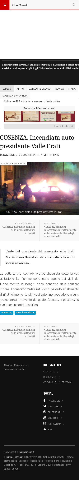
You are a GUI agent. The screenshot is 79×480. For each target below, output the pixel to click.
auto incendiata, (25, 312)
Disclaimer (49, 377)
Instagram (54, 423)
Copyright (49, 382)
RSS (50, 429)
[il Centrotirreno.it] (19, 5)
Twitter (53, 406)
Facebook (54, 401)
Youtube (53, 418)
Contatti (49, 371)
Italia (72, 89)
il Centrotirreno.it (25, 452)
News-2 (59, 89)
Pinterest (54, 412)
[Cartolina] (39, 116)
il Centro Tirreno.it (13, 457)
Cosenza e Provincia (14, 95)
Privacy (66, 382)
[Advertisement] (39, 29)
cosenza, (6, 312)
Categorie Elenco (40, 89)
